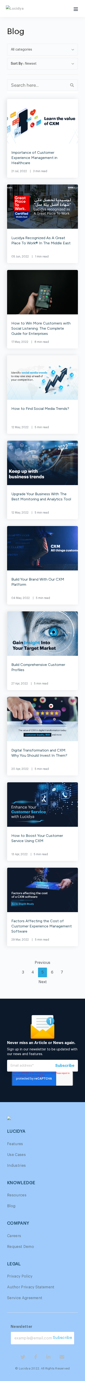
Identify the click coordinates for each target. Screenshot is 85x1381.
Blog (11, 1206)
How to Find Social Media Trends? (40, 408)
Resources (16, 1195)
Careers (14, 1236)
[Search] (72, 85)
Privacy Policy (19, 1276)
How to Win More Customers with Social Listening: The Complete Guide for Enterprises (41, 328)
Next (42, 982)
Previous (42, 963)
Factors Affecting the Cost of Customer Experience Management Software (41, 926)
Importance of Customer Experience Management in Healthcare (34, 157)
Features (15, 1144)
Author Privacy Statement (31, 1287)
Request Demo (20, 1247)
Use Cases (16, 1155)
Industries (16, 1165)
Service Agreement (24, 1298)
